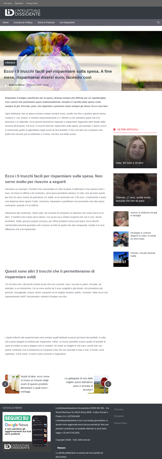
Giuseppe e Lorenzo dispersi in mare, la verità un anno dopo (143, 236)
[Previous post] (5, 384)
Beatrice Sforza (16, 85)
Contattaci (96, 440)
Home (6, 22)
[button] (158, 22)
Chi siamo (8, 3)
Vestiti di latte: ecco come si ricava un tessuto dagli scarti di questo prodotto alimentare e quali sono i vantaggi (35, 384)
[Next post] (108, 384)
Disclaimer (19, 3)
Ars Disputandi (67, 22)
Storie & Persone (46, 22)
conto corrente (44, 354)
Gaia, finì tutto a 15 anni (129, 162)
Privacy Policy (31, 3)
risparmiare (30, 229)
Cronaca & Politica (23, 22)
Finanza (10, 63)
